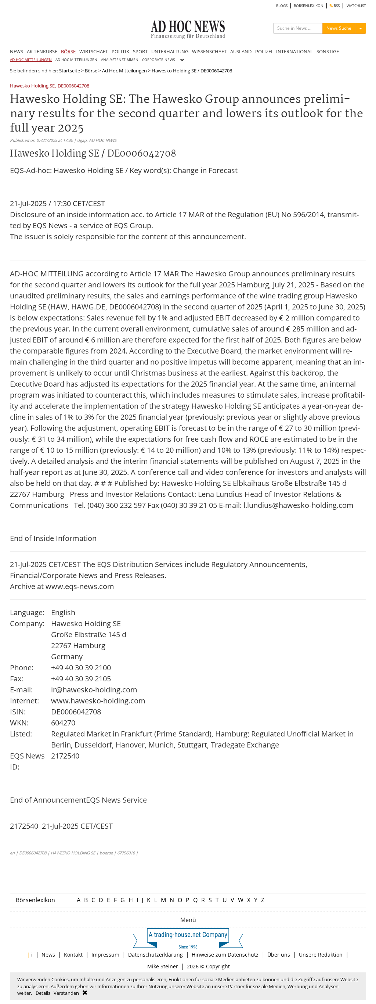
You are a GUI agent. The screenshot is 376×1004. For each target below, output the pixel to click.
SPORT (140, 51)
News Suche (338, 28)
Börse (91, 70)
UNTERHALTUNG (169, 51)
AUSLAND (241, 51)
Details (43, 993)
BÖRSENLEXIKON (308, 5)
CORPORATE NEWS (158, 59)
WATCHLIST (356, 5)
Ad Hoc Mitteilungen (124, 70)
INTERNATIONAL (294, 51)
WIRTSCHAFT (93, 51)
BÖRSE (68, 51)
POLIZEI (263, 51)
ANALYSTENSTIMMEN (119, 59)
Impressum (105, 954)
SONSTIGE (328, 51)
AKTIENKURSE (42, 51)
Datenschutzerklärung (155, 954)
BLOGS (282, 5)
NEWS (16, 51)
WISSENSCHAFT (209, 51)
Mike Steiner (162, 966)
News (48, 954)
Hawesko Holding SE (32, 86)
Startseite (69, 70)
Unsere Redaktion (321, 954)
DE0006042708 (73, 86)
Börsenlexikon (35, 900)
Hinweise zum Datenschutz (225, 954)
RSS (336, 5)
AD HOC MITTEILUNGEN (31, 59)
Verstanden (66, 993)
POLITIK (120, 51)
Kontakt (73, 954)
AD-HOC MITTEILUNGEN (76, 59)
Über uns (278, 954)
